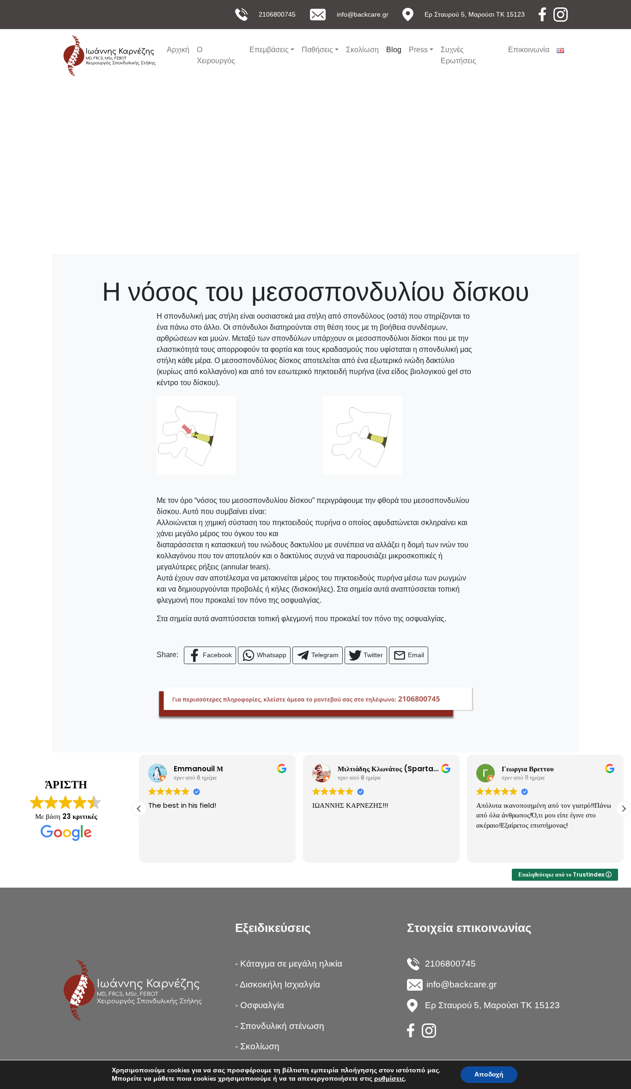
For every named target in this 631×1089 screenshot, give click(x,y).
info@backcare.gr (362, 14)
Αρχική (178, 50)
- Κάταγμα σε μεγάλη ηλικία (288, 963)
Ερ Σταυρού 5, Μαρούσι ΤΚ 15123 (475, 14)
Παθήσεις (317, 50)
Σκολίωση (362, 50)
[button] (624, 809)
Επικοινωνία (528, 50)
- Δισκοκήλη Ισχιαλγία (277, 984)
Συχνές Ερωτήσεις (458, 55)
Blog (393, 50)
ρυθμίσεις (389, 1079)
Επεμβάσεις (269, 50)
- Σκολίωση (257, 1046)
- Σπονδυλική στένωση (279, 1026)
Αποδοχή (489, 1074)
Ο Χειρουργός (216, 55)
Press (418, 50)
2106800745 (277, 14)
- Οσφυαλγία (259, 1005)
